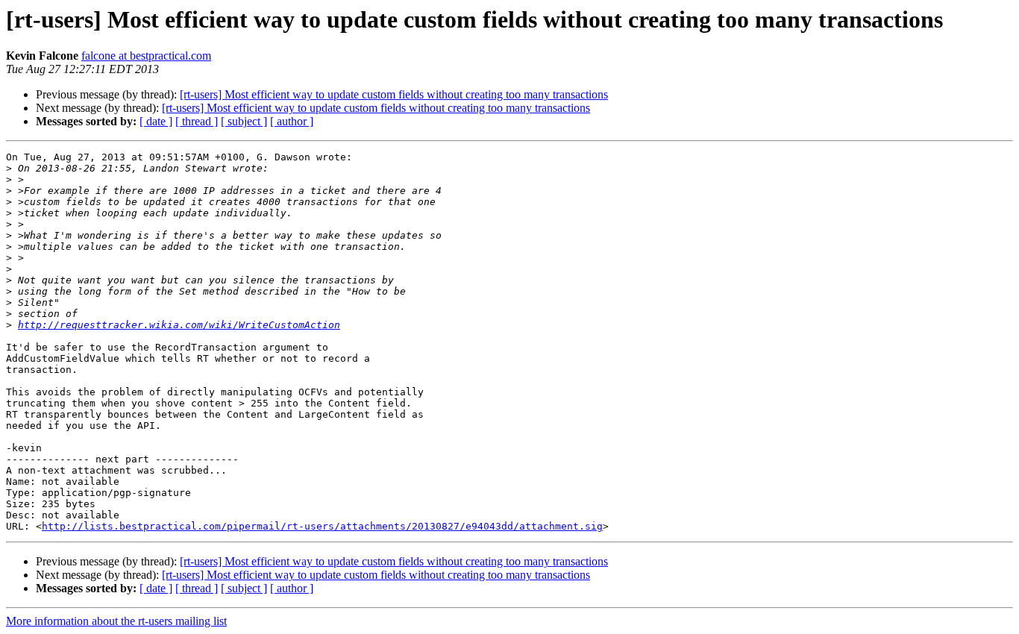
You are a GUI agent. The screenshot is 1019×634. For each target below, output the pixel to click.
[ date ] (155, 121)
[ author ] (291, 121)
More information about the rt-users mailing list (116, 621)
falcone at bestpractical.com (146, 55)
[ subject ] (244, 121)
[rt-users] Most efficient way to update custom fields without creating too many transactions (394, 94)
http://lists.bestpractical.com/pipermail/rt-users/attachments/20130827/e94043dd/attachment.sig (322, 526)
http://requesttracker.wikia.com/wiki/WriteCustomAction (179, 324)
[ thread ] (196, 121)
